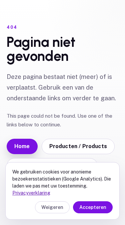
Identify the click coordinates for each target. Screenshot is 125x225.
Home (22, 146)
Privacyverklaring (31, 193)
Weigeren (52, 207)
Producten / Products (78, 146)
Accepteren (92, 207)
